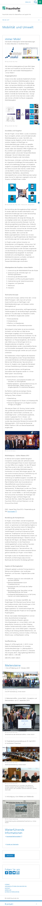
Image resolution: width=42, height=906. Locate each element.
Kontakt (7, 888)
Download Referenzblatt (13, 836)
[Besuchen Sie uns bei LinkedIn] (10, 872)
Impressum (8, 890)
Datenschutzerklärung (12, 892)
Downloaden (11, 511)
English (28, 2)
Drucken (10, 855)
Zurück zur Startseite (12, 844)
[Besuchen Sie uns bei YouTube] (14, 872)
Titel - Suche (35, 2)
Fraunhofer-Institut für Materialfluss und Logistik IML (16, 14)
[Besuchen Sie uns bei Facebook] (6, 872)
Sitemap (7, 884)
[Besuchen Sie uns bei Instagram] (17, 872)
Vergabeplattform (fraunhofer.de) (16, 886)
